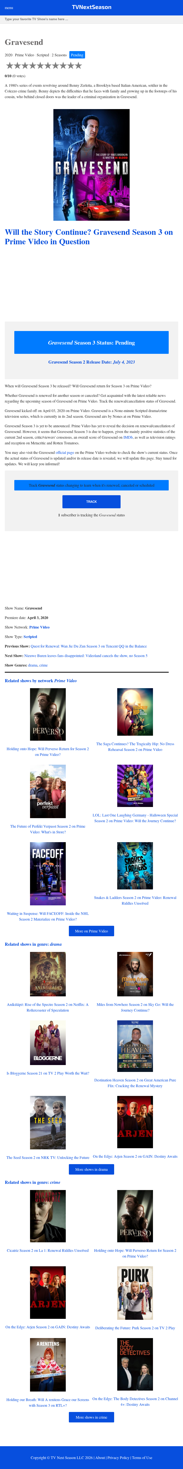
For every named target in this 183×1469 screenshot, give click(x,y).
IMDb (128, 437)
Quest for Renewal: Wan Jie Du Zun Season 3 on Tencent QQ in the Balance (89, 645)
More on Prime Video (91, 930)
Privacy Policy (118, 1457)
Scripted (30, 636)
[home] (92, 7)
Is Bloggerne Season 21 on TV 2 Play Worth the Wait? (48, 1073)
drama (32, 664)
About (100, 1457)
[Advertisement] (91, 284)
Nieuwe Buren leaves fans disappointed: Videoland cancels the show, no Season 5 (85, 655)
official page (65, 452)
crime (43, 664)
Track (91, 502)
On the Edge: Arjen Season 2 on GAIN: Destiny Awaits (135, 1156)
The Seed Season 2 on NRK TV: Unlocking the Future (47, 1157)
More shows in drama (91, 1169)
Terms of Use (142, 1457)
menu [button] (9, 7)
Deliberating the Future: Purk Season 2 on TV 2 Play (135, 1327)
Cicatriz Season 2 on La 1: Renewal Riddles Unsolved (48, 1250)
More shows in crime (91, 1417)
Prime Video (39, 627)
